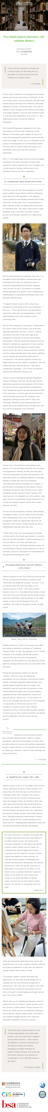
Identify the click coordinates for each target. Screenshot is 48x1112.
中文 (43, 4)
